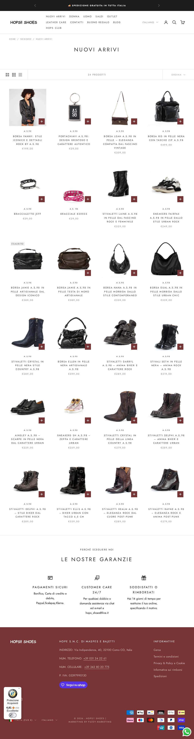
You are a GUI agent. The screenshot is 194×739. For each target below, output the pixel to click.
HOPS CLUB (54, 28)
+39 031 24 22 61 (94, 658)
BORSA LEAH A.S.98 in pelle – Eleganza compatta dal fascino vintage (120, 142)
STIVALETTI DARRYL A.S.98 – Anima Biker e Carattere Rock (120, 365)
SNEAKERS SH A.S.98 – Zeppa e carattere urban (74, 439)
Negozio (25, 39)
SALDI (99, 16)
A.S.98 (27, 131)
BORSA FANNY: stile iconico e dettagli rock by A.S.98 (27, 140)
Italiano (148, 22)
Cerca (157, 650)
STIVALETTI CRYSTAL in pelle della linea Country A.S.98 (120, 439)
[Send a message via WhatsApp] (187, 732)
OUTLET (112, 16)
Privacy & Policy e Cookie (169, 663)
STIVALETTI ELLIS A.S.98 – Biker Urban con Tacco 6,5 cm (74, 513)
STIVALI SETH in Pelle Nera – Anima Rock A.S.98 (166, 365)
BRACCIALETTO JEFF (27, 214)
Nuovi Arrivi (44, 39)
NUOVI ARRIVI (56, 16)
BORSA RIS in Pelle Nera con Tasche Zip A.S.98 (166, 138)
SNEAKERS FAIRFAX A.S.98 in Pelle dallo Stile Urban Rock (166, 217)
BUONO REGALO (98, 22)
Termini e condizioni (166, 656)
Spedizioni (160, 676)
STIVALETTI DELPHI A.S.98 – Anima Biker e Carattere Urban (166, 439)
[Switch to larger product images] (7, 75)
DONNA (74, 16)
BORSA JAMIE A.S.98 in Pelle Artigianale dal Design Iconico (28, 291)
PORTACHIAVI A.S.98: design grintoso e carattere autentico (74, 140)
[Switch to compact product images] (20, 75)
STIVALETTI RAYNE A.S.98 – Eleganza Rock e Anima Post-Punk (166, 513)
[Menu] (19, 689)
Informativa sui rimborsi (168, 670)
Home (12, 39)
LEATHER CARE (56, 22)
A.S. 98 (74, 208)
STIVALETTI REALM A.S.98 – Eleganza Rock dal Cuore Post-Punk (120, 513)
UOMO (87, 16)
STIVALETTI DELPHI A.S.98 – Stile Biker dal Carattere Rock (27, 513)
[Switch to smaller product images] (14, 75)
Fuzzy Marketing (100, 721)
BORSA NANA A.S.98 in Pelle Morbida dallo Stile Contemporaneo (120, 291)
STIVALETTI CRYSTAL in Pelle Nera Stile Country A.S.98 (28, 365)
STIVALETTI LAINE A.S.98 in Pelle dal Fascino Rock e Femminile (120, 217)
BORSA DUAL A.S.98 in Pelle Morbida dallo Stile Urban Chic (166, 291)
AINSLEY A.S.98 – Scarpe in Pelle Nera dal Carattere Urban (27, 439)
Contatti (77, 22)
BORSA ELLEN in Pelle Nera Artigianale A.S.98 (74, 365)
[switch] (12, 715)
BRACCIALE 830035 (73, 214)
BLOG (117, 22)
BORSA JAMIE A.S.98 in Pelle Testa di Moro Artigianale (73, 291)
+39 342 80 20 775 (96, 667)
